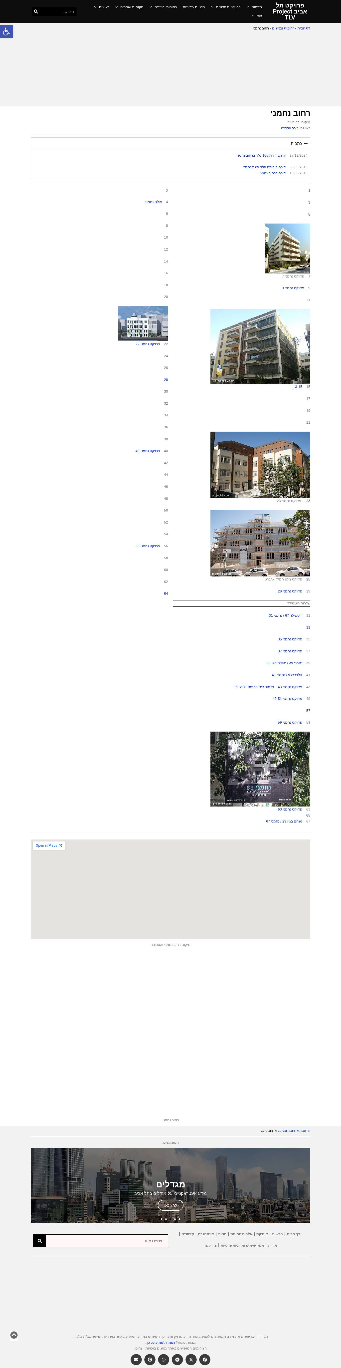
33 (308, 627)
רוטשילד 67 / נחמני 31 (285, 615)
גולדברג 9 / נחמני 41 (287, 675)
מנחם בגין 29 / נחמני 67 (284, 821)
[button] (6, 31)
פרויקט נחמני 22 (148, 344)
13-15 (297, 387)
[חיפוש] (36, 11)
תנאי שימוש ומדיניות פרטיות (242, 1245)
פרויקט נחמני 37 (290, 651)
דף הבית (304, 28)
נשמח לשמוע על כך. (160, 1343)
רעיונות (104, 7)
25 (308, 579)
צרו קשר (210, 1245)
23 (308, 501)
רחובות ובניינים (166, 7)
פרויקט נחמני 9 (293, 288)
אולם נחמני (153, 202)
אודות (272, 1245)
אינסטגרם (206, 1234)
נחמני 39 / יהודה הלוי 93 (284, 663)
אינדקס (262, 1234)
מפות (222, 1234)
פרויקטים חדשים (228, 7)
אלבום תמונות (241, 1234)
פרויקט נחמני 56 (148, 546)
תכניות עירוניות (194, 7)
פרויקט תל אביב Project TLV (290, 11)
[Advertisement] (170, 69)
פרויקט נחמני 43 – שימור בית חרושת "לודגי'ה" (268, 687)
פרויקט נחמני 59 (290, 722)
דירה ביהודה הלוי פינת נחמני (264, 167)
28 (166, 380)
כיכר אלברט (289, 128)
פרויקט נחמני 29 (290, 591)
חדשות (257, 7)
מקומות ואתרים (132, 7)
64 (166, 593)
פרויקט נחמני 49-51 (287, 699)
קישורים (187, 1234)
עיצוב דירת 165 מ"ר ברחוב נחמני (261, 155)
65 (308, 815)
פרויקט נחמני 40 (148, 451)
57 (308, 711)
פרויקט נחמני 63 (290, 809)
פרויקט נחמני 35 (290, 639)
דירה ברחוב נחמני (272, 173)
